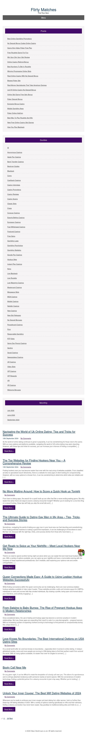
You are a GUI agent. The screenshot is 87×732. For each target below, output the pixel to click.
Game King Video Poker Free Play (19, 48)
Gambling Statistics (14, 250)
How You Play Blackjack (15, 127)
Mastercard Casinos (14, 287)
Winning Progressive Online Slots (19, 71)
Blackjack (10, 171)
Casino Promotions (14, 189)
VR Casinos (11, 385)
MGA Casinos (12, 297)
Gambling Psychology (15, 245)
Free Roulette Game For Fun (17, 52)
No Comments (26, 438)
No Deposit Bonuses (14, 320)
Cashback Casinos (14, 180)
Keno (9, 269)
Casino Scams (12, 199)
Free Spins (11, 236)
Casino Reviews (13, 194)
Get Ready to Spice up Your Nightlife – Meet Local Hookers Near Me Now (41, 547)
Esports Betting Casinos (15, 217)
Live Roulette (12, 278)
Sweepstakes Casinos (15, 357)
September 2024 (13, 420)
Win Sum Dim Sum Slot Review (18, 57)
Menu (43, 17)
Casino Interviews (13, 185)
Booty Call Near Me (14, 667)
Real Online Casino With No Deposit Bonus (22, 76)
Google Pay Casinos (14, 255)
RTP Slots (10, 338)
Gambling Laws (12, 241)
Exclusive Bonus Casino (15, 104)
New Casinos (12, 311)
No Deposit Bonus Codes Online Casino (21, 43)
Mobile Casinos (12, 301)
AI (8, 148)
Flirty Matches (43, 9)
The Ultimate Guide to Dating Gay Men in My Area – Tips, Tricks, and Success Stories (41, 518)
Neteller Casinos (13, 306)
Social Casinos (12, 352)
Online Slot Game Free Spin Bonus (20, 94)
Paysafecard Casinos (15, 325)
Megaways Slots (13, 292)
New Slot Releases (14, 315)
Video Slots (11, 366)
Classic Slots (11, 203)
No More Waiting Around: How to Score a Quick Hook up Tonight (41, 491)
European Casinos (14, 222)
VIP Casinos (11, 371)
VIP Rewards (12, 376)
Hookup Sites (12, 259)
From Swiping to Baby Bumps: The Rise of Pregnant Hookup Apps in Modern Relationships (42, 609)
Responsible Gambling (15, 334)
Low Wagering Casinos (15, 283)
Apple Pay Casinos (14, 157)
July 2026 (10, 410)
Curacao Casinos (13, 213)
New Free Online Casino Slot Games (20, 122)
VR (8, 380)
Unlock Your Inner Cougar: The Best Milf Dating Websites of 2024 (42, 693)
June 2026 (11, 415)
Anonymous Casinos (14, 152)
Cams (9, 175)
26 (8, 718)
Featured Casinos (13, 231)
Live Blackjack (12, 273)
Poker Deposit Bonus (14, 99)
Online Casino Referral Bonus (18, 62)
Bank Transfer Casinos (15, 162)
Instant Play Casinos (14, 264)
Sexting (10, 348)
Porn (9, 329)
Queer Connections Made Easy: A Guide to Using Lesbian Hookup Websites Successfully (42, 578)
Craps (9, 208)
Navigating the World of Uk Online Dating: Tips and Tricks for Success (39, 432)
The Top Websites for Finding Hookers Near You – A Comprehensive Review (34, 461)
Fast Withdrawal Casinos (16, 227)
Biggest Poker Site (14, 80)
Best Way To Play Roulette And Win (20, 118)
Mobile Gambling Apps (15, 108)
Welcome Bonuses (14, 390)
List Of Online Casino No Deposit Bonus (21, 90)
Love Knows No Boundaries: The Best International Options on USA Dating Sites (43, 640)
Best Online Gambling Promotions (19, 38)
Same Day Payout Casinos (17, 343)
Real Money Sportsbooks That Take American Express (27, 85)
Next (11, 718)
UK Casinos (11, 362)
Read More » (9, 451)
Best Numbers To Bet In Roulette (19, 66)
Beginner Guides (13, 166)
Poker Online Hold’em (15, 113)
